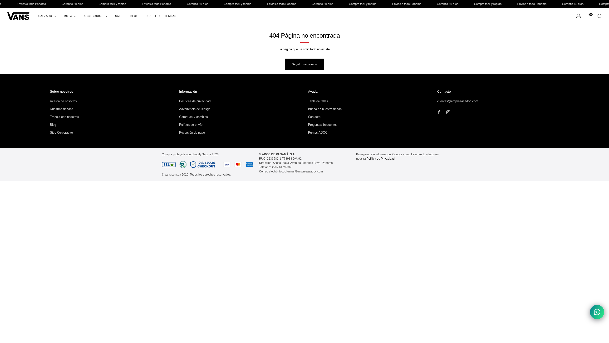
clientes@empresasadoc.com (457, 101)
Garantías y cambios (193, 117)
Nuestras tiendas (61, 109)
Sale (119, 16)
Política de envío (190, 124)
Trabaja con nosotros (64, 117)
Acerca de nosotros (63, 101)
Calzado (45, 16)
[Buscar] (599, 16)
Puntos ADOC (317, 132)
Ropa (68, 16)
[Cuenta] (578, 16)
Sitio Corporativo (61, 132)
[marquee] (304, 4)
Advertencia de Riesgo (194, 109)
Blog (134, 16)
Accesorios (93, 16)
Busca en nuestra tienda (325, 109)
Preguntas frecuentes (323, 124)
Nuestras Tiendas (161, 16)
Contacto (314, 117)
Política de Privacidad (381, 158)
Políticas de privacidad (195, 101)
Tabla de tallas (318, 101)
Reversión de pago (192, 132)
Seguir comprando (304, 64)
